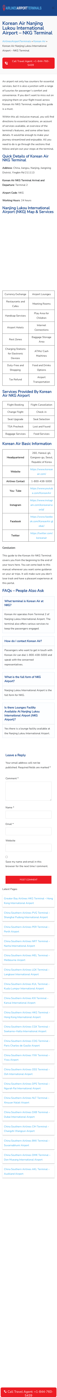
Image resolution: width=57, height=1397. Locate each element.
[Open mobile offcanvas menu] (53, 8)
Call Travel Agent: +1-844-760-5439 (30, 63)
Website (10, 840)
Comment (12, 778)
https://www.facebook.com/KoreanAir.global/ (41, 521)
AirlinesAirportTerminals (16, 41)
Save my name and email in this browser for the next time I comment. (27, 864)
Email (10, 824)
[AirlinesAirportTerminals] (22, 8)
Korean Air (39, 41)
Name (10, 807)
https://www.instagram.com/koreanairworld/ (41, 505)
